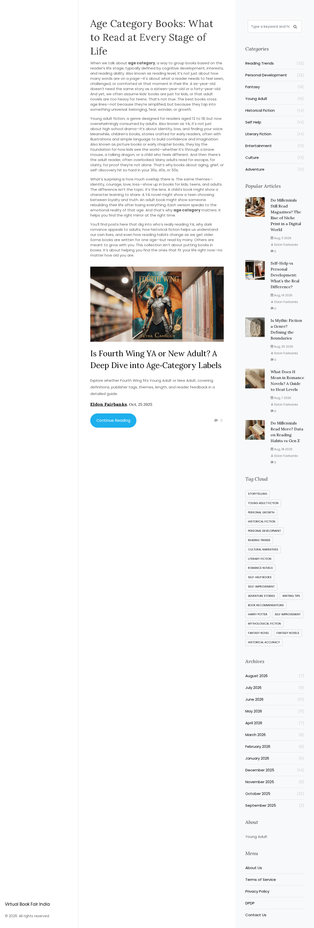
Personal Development (274, 75)
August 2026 (274, 675)
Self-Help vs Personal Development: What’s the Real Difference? (285, 275)
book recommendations (266, 605)
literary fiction (259, 559)
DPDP (250, 903)
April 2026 (274, 722)
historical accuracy (264, 642)
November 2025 (274, 781)
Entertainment (274, 145)
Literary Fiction (274, 133)
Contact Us (255, 914)
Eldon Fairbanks (108, 404)
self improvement (288, 614)
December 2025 (274, 770)
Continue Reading (113, 420)
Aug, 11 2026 (282, 238)
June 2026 (274, 699)
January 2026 (274, 758)
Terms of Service (260, 879)
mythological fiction (264, 624)
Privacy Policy (257, 891)
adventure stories (261, 596)
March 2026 (274, 734)
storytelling (257, 494)
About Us (253, 867)
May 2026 (274, 711)
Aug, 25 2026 (283, 346)
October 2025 (274, 793)
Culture (274, 157)
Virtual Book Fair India (27, 904)
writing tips (291, 596)
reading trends (259, 540)
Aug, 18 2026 (282, 449)
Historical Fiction (274, 110)
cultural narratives (263, 549)
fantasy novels (287, 633)
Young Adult (274, 98)
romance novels (260, 568)
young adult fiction (263, 503)
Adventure (274, 169)
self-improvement (261, 586)
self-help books (260, 577)
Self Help (274, 122)
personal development (264, 531)
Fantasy (274, 86)
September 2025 (274, 805)
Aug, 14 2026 (282, 295)
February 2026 (274, 746)
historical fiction (261, 521)
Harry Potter (257, 614)
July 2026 (274, 687)
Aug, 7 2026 (282, 398)
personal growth (261, 512)
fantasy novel (258, 633)
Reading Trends (274, 63)
